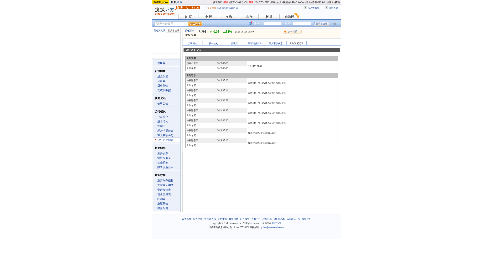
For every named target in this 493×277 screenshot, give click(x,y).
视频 (285, 2)
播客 (291, 2)
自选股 (289, 16)
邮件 (308, 2)
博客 (314, 2)
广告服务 (244, 219)
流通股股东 (164, 158)
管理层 (161, 126)
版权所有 (276, 223)
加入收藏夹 (313, 8)
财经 (251, 2)
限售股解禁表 (165, 167)
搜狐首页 (217, 2)
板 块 (269, 16)
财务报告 (162, 208)
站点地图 (197, 219)
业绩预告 (162, 203)
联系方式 (267, 219)
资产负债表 (164, 189)
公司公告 (162, 103)
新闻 (226, 2)
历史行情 (162, 85)
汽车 (260, 2)
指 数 (228, 16)
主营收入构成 (165, 185)
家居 (273, 2)
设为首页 (333, 8)
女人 (279, 2)
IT (256, 2)
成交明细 (162, 76)
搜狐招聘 (233, 219)
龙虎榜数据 (164, 90)
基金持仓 (162, 162)
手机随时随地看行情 (227, 8)
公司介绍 (306, 219)
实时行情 (292, 31)
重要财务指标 (165, 180)
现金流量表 (164, 194)
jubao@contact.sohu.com (272, 227)
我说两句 (329, 2)
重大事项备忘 (165, 135)
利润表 (161, 199)
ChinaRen (299, 2)
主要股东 (162, 153)
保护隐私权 (279, 219)
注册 (334, 24)
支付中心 (222, 219)
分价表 (161, 81)
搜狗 (337, 2)
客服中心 (256, 219)
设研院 (189, 31)
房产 (267, 2)
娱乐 (241, 2)
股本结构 (162, 121)
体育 (232, 2)
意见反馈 (211, 8)
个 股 (208, 16)
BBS (320, 2)
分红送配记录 (165, 139)
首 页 (188, 16)
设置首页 (186, 219)
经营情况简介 (165, 130)
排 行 (249, 16)
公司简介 (162, 116)
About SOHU (293, 219)
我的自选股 (173, 30)
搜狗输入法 (210, 219)
